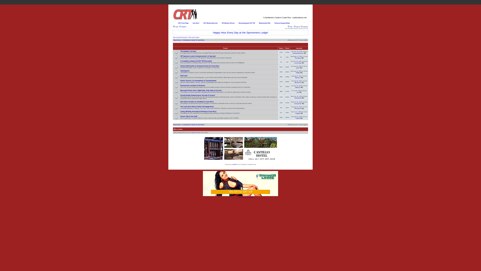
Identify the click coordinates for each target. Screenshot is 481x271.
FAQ (290, 26)
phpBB (234, 164)
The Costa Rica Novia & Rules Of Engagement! (197, 107)
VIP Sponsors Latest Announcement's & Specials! (198, 56)
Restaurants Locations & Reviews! (192, 85)
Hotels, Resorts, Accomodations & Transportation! (198, 81)
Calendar (305, 26)
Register (183, 26)
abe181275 (297, 82)
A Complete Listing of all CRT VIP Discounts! (196, 61)
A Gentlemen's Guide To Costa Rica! (193, 40)
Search (297, 26)
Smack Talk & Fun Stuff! (188, 116)
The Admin (298, 58)
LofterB (298, 118)
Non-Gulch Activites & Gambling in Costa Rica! (197, 102)
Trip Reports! (185, 71)
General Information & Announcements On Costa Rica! (199, 66)
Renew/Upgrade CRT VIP (247, 23)
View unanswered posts (180, 37)
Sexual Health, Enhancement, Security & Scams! (197, 95)
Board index (177, 40)
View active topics (194, 37)
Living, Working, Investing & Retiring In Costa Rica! (198, 111)
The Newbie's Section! (188, 51)
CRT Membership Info (210, 23)
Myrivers (297, 77)
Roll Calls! (184, 76)
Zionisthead (297, 98)
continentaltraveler (297, 53)
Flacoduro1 (297, 108)
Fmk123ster (298, 103)
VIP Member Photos (228, 23)
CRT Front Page (183, 23)
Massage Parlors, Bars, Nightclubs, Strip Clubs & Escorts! (201, 90)
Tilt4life (298, 73)
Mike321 (297, 87)
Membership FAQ (264, 23)
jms (298, 92)
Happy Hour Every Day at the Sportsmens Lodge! (240, 32)
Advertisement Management (246, 197)
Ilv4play (297, 113)
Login (176, 26)
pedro (298, 68)
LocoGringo (297, 63)
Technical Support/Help (282, 23)
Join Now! (196, 23)
